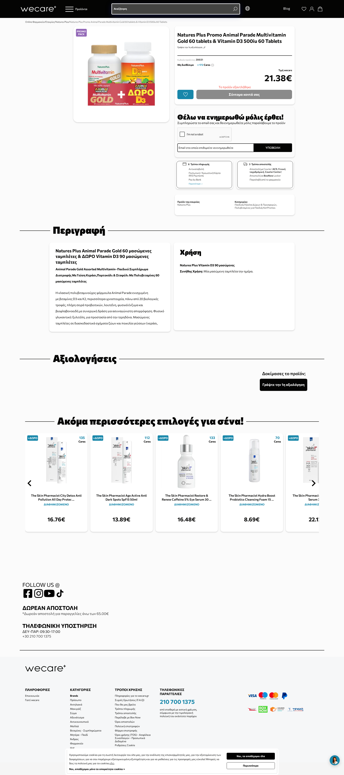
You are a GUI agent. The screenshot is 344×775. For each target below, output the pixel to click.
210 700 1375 (177, 701)
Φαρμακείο (76, 743)
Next (313, 483)
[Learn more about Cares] (212, 64)
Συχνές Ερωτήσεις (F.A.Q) (129, 700)
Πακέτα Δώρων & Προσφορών (260, 204)
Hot (72, 747)
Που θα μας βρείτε (125, 704)
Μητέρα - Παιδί (79, 734)
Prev (29, 483)
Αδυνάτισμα (77, 717)
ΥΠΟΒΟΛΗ (273, 147)
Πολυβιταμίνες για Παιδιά (248, 207)
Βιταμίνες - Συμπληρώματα (85, 730)
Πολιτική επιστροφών (127, 726)
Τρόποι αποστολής (125, 713)
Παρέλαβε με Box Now (127, 717)
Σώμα (73, 713)
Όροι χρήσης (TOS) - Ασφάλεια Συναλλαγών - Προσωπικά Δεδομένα (133, 738)
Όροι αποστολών (125, 721)
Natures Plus (183, 204)
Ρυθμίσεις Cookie (125, 745)
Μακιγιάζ (75, 708)
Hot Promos (269, 207)
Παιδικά (239, 204)
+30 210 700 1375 (36, 636)
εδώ (111, 763)
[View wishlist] (304, 9)
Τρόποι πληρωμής (125, 708)
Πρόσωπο (75, 700)
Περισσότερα (195, 183)
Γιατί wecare (32, 700)
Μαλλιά (74, 726)
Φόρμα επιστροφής (126, 730)
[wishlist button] (185, 94)
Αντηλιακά (76, 704)
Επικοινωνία (32, 695)
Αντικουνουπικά (79, 721)
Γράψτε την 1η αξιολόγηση (189, 47)
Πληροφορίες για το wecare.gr (132, 695)
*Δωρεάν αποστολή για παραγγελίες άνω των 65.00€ (65, 613)
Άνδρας (74, 739)
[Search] (296, 9)
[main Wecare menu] (69, 9)
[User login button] (312, 9)
